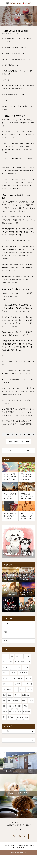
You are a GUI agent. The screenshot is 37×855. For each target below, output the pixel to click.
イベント (28, 656)
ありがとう (19, 656)
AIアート (5, 656)
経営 (19, 711)
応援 (4, 706)
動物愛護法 (25, 695)
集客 (26, 717)
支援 (14, 706)
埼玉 (4, 700)
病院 (14, 711)
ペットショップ (27, 684)
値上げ (10, 695)
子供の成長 (16, 700)
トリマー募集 (23, 673)
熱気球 (5, 711)
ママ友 (22, 689)
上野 (4, 695)
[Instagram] (17, 829)
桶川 (19, 706)
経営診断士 (26, 711)
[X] (21, 829)
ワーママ (29, 689)
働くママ (17, 695)
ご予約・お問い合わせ (18, 836)
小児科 (31, 700)
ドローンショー (8, 684)
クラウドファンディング (22, 661)
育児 (5, 640)
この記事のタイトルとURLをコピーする (18, 441)
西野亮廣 (20, 717)
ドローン (28, 678)
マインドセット (8, 689)
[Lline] (16, 434)
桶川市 (25, 706)
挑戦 (9, 706)
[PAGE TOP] (18, 749)
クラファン (6, 667)
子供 (9, 700)
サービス (25, 667)
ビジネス (13, 33)
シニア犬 (5, 673)
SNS (12, 656)
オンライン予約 (8, 661)
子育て (24, 700)
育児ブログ (11, 717)
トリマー (7, 623)
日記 (18, 33)
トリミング (6, 678)
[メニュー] (34, 3)
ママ (16, 689)
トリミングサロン (17, 678)
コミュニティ (16, 667)
